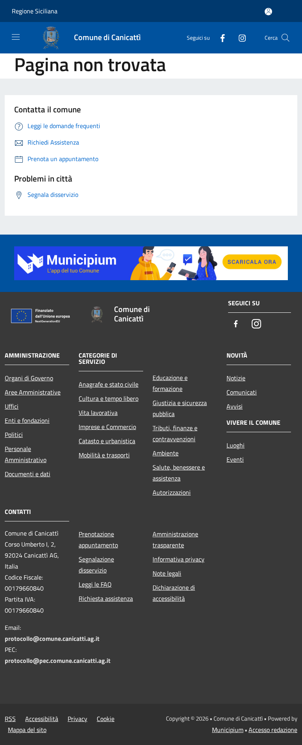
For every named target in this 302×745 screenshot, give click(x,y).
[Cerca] (285, 37)
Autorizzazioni (172, 492)
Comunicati (241, 392)
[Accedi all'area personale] (268, 11)
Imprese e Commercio (107, 426)
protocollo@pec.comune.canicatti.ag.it (57, 660)
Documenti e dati (27, 474)
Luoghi (235, 445)
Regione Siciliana (34, 11)
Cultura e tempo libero (108, 398)
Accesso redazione (273, 729)
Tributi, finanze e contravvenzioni (175, 433)
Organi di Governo (29, 378)
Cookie (105, 718)
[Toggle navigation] (15, 37)
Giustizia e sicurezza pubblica (180, 408)
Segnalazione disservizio (96, 564)
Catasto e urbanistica (107, 441)
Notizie (235, 378)
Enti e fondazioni (27, 420)
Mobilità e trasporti (104, 455)
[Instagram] (239, 37)
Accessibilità (41, 718)
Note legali (167, 573)
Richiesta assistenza (106, 598)
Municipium (227, 729)
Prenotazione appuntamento (98, 539)
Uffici (11, 406)
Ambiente (166, 453)
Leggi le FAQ (95, 584)
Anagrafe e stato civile (108, 384)
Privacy (77, 718)
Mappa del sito (27, 729)
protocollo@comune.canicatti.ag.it (52, 638)
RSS (10, 718)
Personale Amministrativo (25, 454)
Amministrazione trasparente (175, 539)
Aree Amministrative (33, 392)
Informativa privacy (178, 559)
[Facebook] (219, 37)
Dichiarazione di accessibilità (174, 593)
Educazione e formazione (170, 383)
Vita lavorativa (98, 412)
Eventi (235, 459)
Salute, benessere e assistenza (179, 472)
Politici (14, 434)
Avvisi (234, 406)
